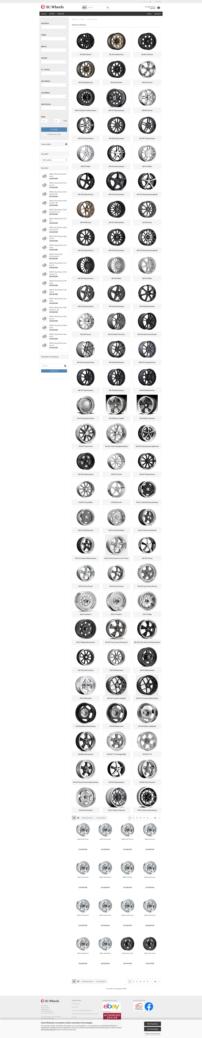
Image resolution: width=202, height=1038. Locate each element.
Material (45, 23)
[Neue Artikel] (66, 144)
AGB (74, 1017)
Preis (43, 117)
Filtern (54, 129)
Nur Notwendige (152, 1029)
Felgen (43, 14)
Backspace (45, 81)
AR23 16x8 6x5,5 (82, 953)
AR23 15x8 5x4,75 (105, 877)
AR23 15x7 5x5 (150, 839)
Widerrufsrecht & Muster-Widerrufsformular (85, 1014)
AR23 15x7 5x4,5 (105, 839)
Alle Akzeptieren (152, 1024)
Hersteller (46, 104)
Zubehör (60, 14)
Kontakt (157, 14)
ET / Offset (45, 70)
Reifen (52, 14)
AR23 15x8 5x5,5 (149, 877)
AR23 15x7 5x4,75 (128, 839)
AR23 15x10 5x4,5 (83, 915)
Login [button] (150, 1)
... (151, 818)
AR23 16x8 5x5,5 (149, 915)
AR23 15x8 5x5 (127, 877)
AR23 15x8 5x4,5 (82, 877)
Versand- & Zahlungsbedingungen (82, 1010)
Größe (44, 58)
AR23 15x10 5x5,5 (105, 915)
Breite (44, 46)
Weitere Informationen (152, 1033)
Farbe (43, 35)
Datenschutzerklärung (69, 1030)
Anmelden (54, 371)
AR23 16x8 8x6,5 (105, 953)
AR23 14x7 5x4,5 (82, 839)
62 (155, 818)
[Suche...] (108, 7)
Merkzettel (158, 1)
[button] (144, 1)
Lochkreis (45, 93)
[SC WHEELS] (60, 7)
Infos (149, 14)
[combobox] (88, 818)
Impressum (76, 1004)
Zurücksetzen (54, 134)
